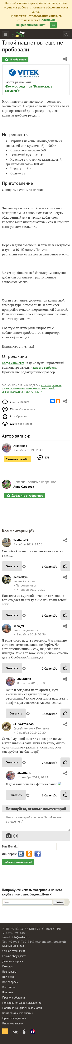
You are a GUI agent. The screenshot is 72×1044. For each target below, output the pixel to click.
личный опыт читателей (40, 388)
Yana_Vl (18, 626)
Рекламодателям (12, 1023)
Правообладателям (14, 1018)
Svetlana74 (20, 540)
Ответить (12, 566)
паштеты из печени (13, 388)
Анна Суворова (23, 486)
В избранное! (18, 59)
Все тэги (7, 992)
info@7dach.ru (21, 937)
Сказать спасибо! (17, 459)
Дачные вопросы (12, 961)
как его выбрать (44, 367)
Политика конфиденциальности (22, 1008)
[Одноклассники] (58, 401)
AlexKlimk (24, 679)
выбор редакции (11, 391)
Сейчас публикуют (13, 951)
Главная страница (13, 945)
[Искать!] (66, 34)
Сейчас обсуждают (14, 956)
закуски (56, 385)
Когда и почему (13, 363)
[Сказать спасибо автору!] (65, 566)
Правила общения (13, 997)
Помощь (7, 966)
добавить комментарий (18, 862)
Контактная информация (17, 1013)
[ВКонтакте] (52, 401)
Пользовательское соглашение (21, 1002)
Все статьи (9, 987)
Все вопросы (10, 982)
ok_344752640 (23, 724)
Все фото (8, 977)
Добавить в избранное (27, 495)
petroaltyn (20, 577)
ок (53, 25)
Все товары (9, 971)
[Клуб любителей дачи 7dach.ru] (18, 34)
